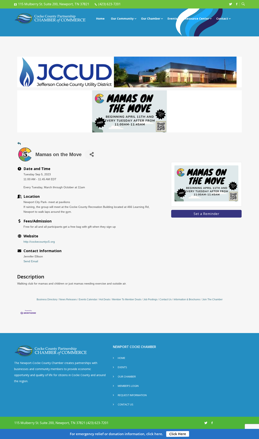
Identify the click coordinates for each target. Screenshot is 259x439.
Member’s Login (128, 386)
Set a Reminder (206, 214)
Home (100, 18)
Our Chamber (150, 18)
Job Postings (150, 299)
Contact (222, 18)
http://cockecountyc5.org (39, 241)
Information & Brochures (187, 299)
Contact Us (165, 299)
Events (172, 18)
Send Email (30, 261)
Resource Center (197, 18)
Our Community (122, 18)
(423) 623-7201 (109, 4)
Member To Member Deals (126, 299)
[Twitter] (230, 4)
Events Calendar (88, 299)
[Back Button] (19, 144)
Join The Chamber (212, 299)
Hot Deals (104, 299)
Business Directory (47, 299)
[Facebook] (236, 4)
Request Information (132, 395)
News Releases (68, 299)
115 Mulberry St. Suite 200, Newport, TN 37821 (53, 4)
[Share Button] (90, 154)
